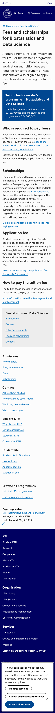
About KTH (8, 560)
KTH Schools (9, 599)
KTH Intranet (9, 578)
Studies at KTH (10, 435)
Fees (5, 373)
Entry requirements (12, 367)
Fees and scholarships (17, 335)
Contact (10, 341)
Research (7, 548)
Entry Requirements (16, 330)
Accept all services (19, 704)
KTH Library (8, 593)
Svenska (35, 13)
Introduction (12, 318)
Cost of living (9, 461)
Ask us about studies (13, 392)
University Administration (16, 617)
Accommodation (11, 466)
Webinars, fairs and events (16, 404)
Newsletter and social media (17, 398)
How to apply (9, 361)
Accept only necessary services (26, 696)
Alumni (6, 572)
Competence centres (14, 605)
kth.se (5, 3)
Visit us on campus (12, 410)
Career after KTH (11, 441)
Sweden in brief (11, 472)
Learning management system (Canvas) (24, 650)
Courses (10, 324)
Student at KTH (10, 566)
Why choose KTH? (12, 424)
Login (50, 3)
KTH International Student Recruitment (23, 512)
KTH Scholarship (40, 191)
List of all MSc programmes (17, 491)
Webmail (7, 644)
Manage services (18, 688)
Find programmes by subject (17, 497)
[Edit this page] (3, 523)
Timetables (8, 632)
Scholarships (9, 378)
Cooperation (9, 554)
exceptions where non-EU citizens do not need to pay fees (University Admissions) (25, 145)
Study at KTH (9, 542)
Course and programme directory (20, 638)
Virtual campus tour (13, 429)
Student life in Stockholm (16, 455)
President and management (17, 611)
